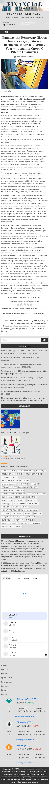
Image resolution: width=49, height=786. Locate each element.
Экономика (5, 686)
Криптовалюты (6, 678)
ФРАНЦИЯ (30, 520)
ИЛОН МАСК (31, 497)
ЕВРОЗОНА (6, 487)
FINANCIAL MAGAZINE (24, 14)
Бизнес (4, 674)
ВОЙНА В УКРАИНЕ (9, 477)
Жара (10, 497)
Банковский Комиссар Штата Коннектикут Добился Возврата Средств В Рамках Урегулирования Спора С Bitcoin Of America (24, 45)
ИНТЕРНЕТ (20, 500)
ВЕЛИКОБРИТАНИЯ (34, 474)
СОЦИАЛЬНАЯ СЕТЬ (10, 517)
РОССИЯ (37, 513)
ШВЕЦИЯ (23, 523)
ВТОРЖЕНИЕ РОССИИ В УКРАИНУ (15, 481)
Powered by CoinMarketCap (24, 716)
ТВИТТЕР (31, 517)
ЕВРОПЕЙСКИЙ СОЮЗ (37, 494)
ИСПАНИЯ (6, 507)
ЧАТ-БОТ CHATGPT (10, 523)
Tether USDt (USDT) (27, 699)
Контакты (4, 690)
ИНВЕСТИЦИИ (7, 500)
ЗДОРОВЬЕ (19, 497)
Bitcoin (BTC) (23, 745)
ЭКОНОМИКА (35, 523)
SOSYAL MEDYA (8, 471)
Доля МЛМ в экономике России (13, 459)
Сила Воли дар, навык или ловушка (14, 466)
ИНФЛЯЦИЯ (31, 500)
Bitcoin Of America (36, 314)
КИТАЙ (24, 507)
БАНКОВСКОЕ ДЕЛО (25, 471)
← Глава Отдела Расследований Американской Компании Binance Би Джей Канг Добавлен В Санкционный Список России (23, 328)
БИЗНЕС (20, 474)
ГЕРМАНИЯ (25, 484)
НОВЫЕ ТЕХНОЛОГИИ (11, 510)
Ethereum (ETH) (25, 722)
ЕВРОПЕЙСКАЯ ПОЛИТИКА (13, 490)
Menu (6, 32)
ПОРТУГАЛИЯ (17, 513)
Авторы (4, 694)
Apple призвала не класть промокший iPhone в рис (20, 391)
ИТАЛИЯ (15, 507)
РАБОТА (28, 513)
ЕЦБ (4, 497)
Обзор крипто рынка (29, 510)
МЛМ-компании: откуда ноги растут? (15, 433)
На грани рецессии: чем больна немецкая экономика (20, 357)
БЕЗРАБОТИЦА (8, 474)
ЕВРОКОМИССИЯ (21, 487)
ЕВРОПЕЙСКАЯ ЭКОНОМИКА (13, 494)
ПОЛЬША (5, 513)
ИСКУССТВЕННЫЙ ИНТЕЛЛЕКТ (25, 504)
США (23, 517)
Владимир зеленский (10, 484)
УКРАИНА (19, 520)
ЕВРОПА (33, 487)
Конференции (6, 682)
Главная (4, 665)
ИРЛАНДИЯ (6, 504)
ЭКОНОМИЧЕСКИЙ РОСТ (12, 527)
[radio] (18, 305)
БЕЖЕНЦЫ (40, 471)
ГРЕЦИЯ (35, 484)
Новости (17, 314)
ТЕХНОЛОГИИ (7, 520)
